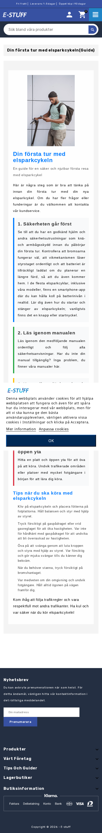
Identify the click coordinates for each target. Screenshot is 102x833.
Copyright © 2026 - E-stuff (51, 826)
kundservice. (30, 211)
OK (51, 440)
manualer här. (48, 366)
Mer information (21, 428)
